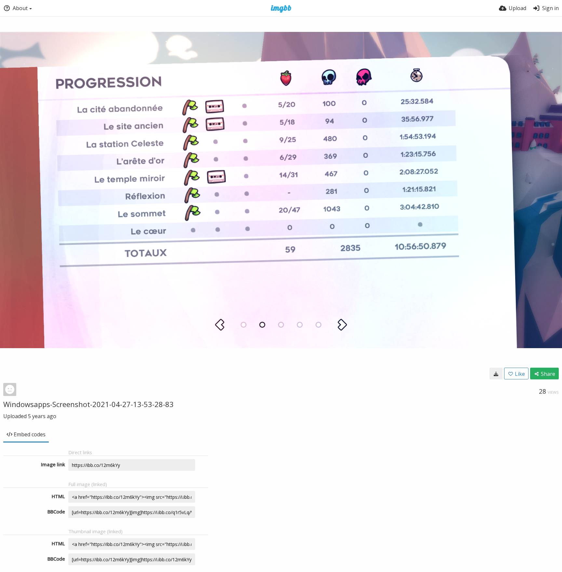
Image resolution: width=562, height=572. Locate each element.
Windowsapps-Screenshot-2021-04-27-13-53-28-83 (88, 404)
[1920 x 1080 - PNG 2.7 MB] (495, 373)
